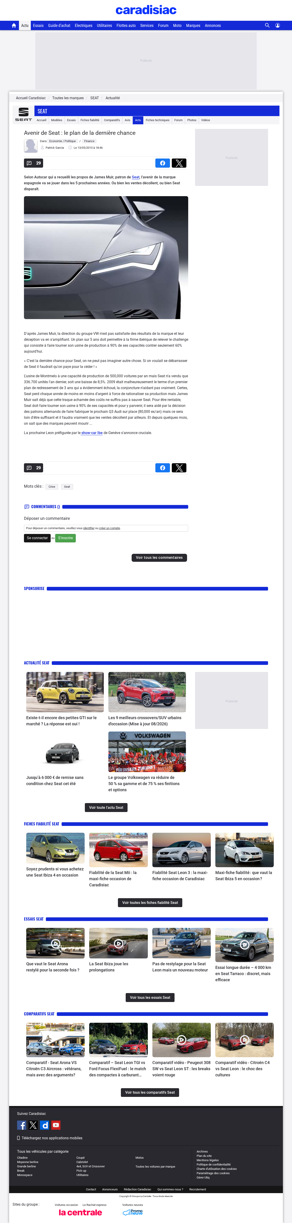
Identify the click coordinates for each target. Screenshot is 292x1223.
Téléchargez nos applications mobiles (52, 1138)
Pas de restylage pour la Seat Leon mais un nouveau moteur (180, 966)
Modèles (56, 120)
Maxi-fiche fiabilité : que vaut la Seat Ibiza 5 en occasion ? (243, 875)
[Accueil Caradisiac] (14, 25)
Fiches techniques (157, 120)
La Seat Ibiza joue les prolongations (108, 966)
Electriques (83, 25)
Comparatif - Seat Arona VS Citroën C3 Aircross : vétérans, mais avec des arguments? (53, 1068)
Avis (127, 120)
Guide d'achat (59, 25)
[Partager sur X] (180, 161)
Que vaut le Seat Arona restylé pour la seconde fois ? (52, 966)
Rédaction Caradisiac (137, 1189)
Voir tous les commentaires (159, 557)
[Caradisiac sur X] (34, 1126)
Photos (191, 120)
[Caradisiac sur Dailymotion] (45, 1126)
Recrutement (197, 1189)
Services (147, 25)
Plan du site (204, 1156)
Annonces (213, 25)
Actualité (113, 98)
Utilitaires (104, 25)
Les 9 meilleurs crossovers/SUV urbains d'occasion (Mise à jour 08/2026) (144, 720)
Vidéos (205, 120)
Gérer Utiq (203, 1177)
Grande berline (26, 1166)
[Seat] (23, 120)
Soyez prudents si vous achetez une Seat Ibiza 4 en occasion (55, 872)
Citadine (22, 1157)
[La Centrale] (80, 1216)
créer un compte (109, 528)
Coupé (80, 1157)
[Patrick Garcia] (31, 152)
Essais (38, 25)
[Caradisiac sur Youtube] (55, 1126)
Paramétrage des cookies (213, 1173)
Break (21, 1170)
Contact (91, 1189)
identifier (88, 528)
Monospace (24, 1175)
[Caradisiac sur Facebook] (22, 1126)
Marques (193, 25)
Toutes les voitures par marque (155, 1166)
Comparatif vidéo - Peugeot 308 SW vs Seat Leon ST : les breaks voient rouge (181, 1068)
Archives (202, 1151)
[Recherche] (267, 25)
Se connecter (37, 538)
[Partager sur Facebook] (163, 161)
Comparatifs (112, 120)
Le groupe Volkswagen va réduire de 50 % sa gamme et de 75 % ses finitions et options (144, 783)
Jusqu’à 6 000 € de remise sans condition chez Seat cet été (54, 780)
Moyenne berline (27, 1162)
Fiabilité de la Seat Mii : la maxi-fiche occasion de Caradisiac (113, 878)
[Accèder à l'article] (65, 692)
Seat (42, 111)
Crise (52, 486)
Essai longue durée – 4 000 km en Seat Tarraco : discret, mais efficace (243, 973)
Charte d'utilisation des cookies (217, 1169)
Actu (25, 25)
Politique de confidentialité (214, 1164)
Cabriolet (82, 1162)
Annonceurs (110, 1189)
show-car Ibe (92, 433)
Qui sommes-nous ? (170, 1189)
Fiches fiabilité (90, 120)
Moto (177, 25)
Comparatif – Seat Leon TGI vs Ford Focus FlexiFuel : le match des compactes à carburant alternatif (117, 1069)
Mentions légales (208, 1160)
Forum (163, 25)
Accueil (41, 120)
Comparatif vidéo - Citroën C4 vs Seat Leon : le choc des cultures (242, 1068)
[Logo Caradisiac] (146, 18)
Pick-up (81, 1170)
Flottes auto (126, 25)
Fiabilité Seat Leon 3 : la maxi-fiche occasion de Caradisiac (180, 875)
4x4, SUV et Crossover (90, 1166)
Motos (140, 1157)
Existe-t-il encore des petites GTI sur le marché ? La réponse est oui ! (61, 720)
